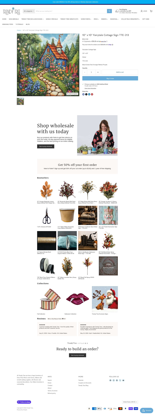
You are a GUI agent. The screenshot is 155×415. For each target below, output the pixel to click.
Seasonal (114, 19)
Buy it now (110, 78)
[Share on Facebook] (83, 94)
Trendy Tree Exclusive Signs (32, 19)
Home (4, 19)
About (49, 388)
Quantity (84, 68)
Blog (28, 24)
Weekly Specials (52, 19)
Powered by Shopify (22, 410)
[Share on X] (86, 94)
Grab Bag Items (7, 24)
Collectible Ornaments (130, 19)
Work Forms (85, 19)
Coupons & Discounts (84, 383)
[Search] (109, 11)
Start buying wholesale (45, 146)
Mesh (96, 19)
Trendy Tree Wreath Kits (69, 19)
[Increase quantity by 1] (98, 72)
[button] (110, 41)
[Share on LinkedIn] (89, 94)
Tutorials (19, 24)
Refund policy (52, 393)
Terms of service (52, 390)
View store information (90, 88)
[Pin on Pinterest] (92, 94)
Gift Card (145, 19)
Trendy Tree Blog (83, 385)
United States (129, 402)
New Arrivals (14, 19)
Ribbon (104, 19)
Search (50, 380)
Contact (50, 385)
